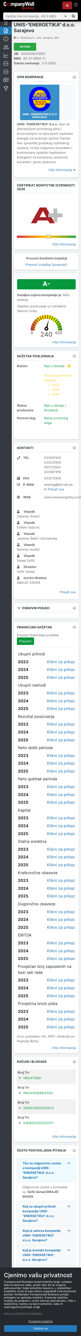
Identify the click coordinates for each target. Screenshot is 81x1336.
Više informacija (60, 170)
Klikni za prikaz (61, 662)
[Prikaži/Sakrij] (65, 16)
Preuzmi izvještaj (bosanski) (46, 265)
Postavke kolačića (41, 1321)
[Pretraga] (73, 16)
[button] (67, 5)
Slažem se (40, 1328)
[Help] (76, 5)
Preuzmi (25, 641)
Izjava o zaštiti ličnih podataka (23, 1313)
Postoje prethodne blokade (58, 384)
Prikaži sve (55, 489)
